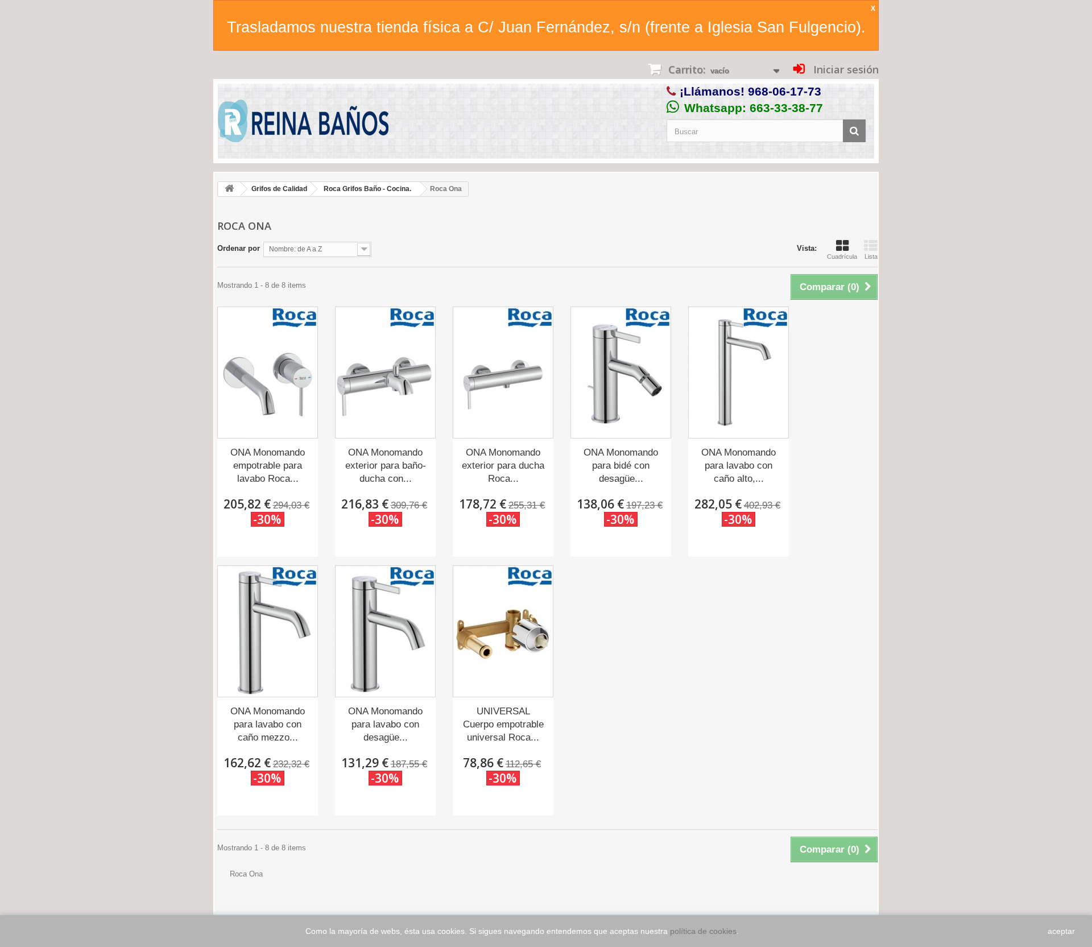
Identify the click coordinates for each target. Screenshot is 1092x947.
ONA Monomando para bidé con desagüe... (621, 465)
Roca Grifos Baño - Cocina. (367, 189)
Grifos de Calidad (279, 189)
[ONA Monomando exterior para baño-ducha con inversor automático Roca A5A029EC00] (385, 372)
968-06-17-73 (784, 91)
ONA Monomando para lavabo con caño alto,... (738, 465)
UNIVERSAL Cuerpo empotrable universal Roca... (503, 724)
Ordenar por (238, 248)
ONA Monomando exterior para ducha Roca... (503, 465)
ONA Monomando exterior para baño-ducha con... (385, 465)
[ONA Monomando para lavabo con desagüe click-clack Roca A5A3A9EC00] (385, 631)
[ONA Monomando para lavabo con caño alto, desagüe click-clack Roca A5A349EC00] (738, 372)
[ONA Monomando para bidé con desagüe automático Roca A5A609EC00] (621, 372)
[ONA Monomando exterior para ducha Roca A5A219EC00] (503, 372)
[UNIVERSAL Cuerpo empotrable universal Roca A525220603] (503, 631)
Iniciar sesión (844, 69)
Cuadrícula (842, 256)
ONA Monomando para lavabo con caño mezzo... (267, 724)
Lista (871, 256)
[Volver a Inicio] (229, 189)
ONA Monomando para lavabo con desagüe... (385, 724)
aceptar (1061, 931)
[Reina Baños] (303, 123)
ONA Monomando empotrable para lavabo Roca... (267, 465)
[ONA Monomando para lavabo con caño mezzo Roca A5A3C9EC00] (267, 631)
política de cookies (703, 931)
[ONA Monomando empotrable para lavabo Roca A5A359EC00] (267, 372)
